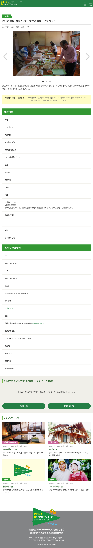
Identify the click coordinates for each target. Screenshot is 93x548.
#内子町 (5, 27)
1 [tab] (43, 81)
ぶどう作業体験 (56, 486)
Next (87, 56)
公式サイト (9, 308)
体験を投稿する (69, 406)
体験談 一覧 (24, 406)
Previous (5, 56)
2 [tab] (46, 81)
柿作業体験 (8, 486)
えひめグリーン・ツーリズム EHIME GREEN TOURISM (12, 3)
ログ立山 (53, 449)
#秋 (22, 27)
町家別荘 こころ (10, 449)
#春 (12, 27)
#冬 (28, 27)
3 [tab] (50, 81)
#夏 (17, 27)
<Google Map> (38, 323)
